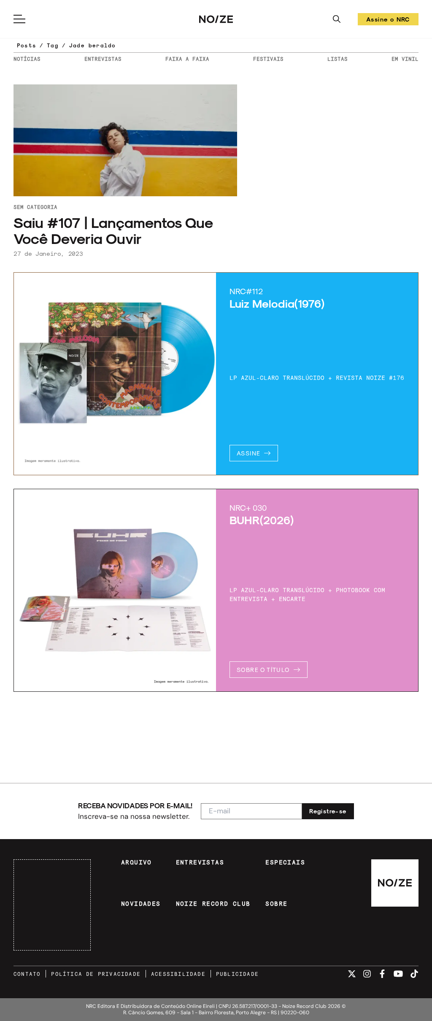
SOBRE (276, 904)
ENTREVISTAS (103, 59)
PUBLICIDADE (237, 974)
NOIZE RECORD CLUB (213, 904)
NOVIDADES (141, 904)
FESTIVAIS (268, 59)
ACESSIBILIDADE (178, 974)
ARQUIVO (136, 862)
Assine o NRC (388, 20)
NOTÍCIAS (27, 59)
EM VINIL (405, 59)
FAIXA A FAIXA (187, 59)
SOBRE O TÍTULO (263, 669)
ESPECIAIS (285, 862)
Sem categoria (35, 207)
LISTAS (337, 59)
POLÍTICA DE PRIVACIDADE (95, 974)
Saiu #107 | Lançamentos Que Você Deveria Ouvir (113, 230)
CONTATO (27, 974)
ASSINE (248, 453)
